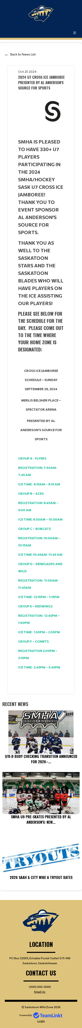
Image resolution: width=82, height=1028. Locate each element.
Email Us (39, 991)
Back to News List (23, 54)
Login (41, 1021)
